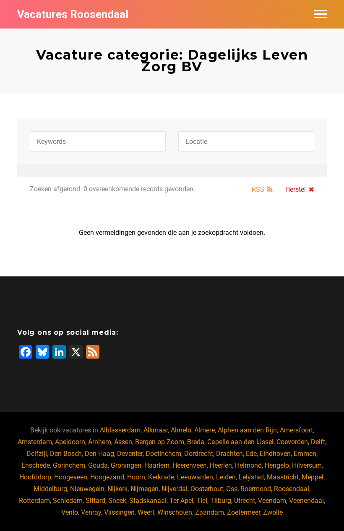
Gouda (98, 465)
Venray (91, 512)
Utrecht (244, 501)
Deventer (130, 454)
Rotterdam (34, 501)
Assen (123, 442)
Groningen (126, 465)
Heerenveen (189, 465)
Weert (146, 512)
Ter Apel (181, 501)
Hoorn (136, 477)
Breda (195, 442)
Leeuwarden (195, 477)
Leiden (226, 477)
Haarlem (156, 465)
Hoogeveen (70, 477)
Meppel (312, 477)
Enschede (35, 465)
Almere (204, 430)
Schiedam (68, 501)
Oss (231, 489)
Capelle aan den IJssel (240, 442)
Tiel (201, 501)
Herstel (295, 189)
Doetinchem (163, 454)
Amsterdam (35, 442)
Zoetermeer (243, 512)
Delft (318, 442)
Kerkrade (161, 477)
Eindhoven (275, 454)
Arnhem (99, 442)
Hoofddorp (35, 477)
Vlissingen (119, 512)
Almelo (181, 430)
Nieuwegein (87, 489)
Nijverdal (175, 489)
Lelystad (251, 477)
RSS (258, 189)
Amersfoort (296, 430)
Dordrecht (198, 454)
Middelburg (50, 489)
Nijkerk (117, 489)
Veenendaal (306, 501)
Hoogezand (107, 477)
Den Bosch (66, 454)
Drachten (229, 454)
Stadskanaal (148, 501)
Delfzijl (36, 454)
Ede (251, 454)
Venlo (69, 512)
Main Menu (320, 14)
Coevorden (292, 442)
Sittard (95, 501)
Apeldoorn (70, 442)
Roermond (255, 489)
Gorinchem (69, 465)
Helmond (248, 465)
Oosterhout (206, 489)
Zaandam (209, 512)
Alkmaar (155, 430)
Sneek (117, 501)
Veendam (272, 501)
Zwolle (273, 512)
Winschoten (174, 512)
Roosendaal (291, 489)
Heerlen (221, 465)
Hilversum (307, 465)
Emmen (305, 454)
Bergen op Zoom (159, 442)
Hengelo (277, 465)
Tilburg (220, 501)
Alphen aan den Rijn (247, 430)
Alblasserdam (120, 430)
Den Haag (99, 454)
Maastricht (283, 477)
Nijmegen (144, 489)
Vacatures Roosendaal (72, 14)
